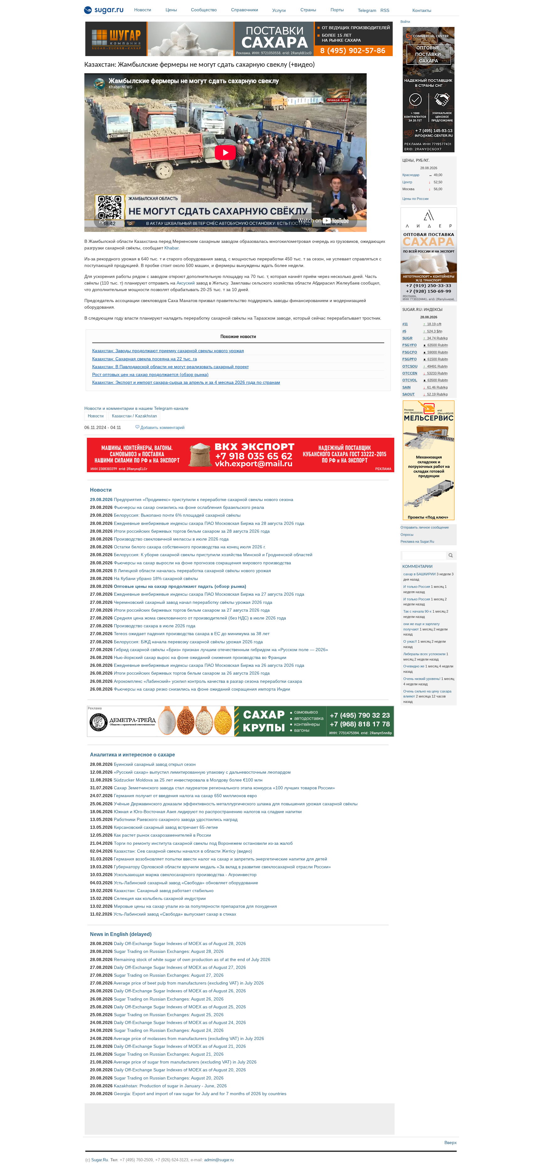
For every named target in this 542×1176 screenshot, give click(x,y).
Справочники (244, 10)
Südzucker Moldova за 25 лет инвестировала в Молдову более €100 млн (188, 779)
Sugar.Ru (99, 1160)
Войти (405, 22)
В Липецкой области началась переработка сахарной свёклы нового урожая (192, 570)
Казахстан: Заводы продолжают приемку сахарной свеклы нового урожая (168, 350)
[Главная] (104, 11)
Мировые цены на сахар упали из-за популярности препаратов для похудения (195, 906)
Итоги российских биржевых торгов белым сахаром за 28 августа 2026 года (192, 531)
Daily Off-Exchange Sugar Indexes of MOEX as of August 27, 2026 (180, 967)
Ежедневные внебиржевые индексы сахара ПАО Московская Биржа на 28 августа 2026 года (209, 523)
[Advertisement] (239, 1119)
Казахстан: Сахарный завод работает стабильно (164, 890)
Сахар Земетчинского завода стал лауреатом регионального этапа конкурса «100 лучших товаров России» (224, 787)
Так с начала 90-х (417, 611)
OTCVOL (409, 380)
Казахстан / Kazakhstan (134, 416)
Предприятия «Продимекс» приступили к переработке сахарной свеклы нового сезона (203, 499)
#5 (404, 331)
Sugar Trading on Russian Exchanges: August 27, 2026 (169, 975)
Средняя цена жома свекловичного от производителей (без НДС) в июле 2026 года (200, 617)
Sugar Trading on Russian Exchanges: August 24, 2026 (169, 1030)
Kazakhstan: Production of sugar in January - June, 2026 (170, 1085)
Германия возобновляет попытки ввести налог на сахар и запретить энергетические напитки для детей (220, 858)
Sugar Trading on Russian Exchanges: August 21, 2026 (169, 1054)
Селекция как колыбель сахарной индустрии (160, 898)
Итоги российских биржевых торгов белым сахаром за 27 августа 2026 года (192, 610)
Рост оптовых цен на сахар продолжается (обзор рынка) (150, 374)
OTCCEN (409, 373)
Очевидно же (413, 666)
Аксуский (186, 282)
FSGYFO (409, 345)
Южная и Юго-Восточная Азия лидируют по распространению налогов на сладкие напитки (208, 811)
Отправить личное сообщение (425, 527)
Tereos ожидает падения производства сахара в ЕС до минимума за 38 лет (191, 633)
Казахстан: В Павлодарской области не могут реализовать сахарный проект (170, 366)
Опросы (407, 534)
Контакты (421, 10)
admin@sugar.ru (219, 1160)
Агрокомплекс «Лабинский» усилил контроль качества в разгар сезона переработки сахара (208, 681)
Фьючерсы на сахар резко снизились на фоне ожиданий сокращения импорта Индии (202, 689)
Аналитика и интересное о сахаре (132, 754)
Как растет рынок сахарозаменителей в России (162, 835)
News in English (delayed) (120, 934)
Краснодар (410, 175)
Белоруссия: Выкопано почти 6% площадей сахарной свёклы (177, 515)
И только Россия (416, 586)
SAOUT (408, 394)
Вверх (450, 1142)
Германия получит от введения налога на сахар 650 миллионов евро (185, 795)
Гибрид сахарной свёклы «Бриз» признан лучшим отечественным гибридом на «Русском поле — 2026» (221, 649)
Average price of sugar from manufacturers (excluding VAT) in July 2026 (185, 1061)
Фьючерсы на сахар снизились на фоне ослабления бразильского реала (189, 507)
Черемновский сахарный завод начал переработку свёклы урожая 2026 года (193, 602)
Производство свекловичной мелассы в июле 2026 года (171, 538)
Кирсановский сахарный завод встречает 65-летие (166, 827)
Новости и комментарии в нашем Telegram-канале (136, 408)
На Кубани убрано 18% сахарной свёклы (156, 578)
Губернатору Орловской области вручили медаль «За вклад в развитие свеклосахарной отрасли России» (222, 866)
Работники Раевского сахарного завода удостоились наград (175, 819)
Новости (142, 10)
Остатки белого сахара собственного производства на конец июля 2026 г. (190, 546)
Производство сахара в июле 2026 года (154, 625)
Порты (337, 10)
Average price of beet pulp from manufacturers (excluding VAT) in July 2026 (189, 982)
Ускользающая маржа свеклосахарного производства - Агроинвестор (185, 874)
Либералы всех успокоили (424, 654)
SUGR (407, 338)
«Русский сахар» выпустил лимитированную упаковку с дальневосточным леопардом (202, 772)
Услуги (279, 10)
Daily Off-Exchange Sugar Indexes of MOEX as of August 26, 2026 (180, 990)
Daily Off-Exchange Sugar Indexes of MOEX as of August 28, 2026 (180, 943)
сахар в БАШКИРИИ (419, 574)
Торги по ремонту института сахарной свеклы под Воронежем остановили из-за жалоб (203, 843)
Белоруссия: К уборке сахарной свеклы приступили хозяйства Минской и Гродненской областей (213, 554)
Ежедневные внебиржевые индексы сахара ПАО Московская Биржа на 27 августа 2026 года (209, 594)
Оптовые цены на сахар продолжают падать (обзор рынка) (180, 586)
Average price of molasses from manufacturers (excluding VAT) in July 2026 (189, 1038)
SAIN (406, 387)
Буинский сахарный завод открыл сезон (155, 764)
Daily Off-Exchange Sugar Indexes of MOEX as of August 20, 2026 (180, 1069)
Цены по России (415, 199)
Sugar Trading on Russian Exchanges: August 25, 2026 (169, 1014)
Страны (308, 10)
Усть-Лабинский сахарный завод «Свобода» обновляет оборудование (186, 882)
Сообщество (204, 10)
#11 (405, 324)
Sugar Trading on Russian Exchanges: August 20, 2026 (169, 1077)
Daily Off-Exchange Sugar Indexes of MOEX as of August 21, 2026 (180, 1046)
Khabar (171, 247)
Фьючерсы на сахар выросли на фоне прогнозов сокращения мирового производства (202, 562)
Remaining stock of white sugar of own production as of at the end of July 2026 (192, 959)
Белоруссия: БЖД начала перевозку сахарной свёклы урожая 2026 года (188, 641)
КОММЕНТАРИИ (417, 566)
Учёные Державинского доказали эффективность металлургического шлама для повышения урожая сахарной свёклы (236, 803)
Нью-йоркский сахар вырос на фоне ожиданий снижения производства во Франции (200, 657)
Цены (171, 10)
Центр (407, 182)
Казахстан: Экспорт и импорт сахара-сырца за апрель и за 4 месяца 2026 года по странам (186, 382)
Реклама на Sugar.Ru (417, 541)
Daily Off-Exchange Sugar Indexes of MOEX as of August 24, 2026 (180, 1022)
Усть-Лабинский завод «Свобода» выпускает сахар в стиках (175, 914)
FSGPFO (409, 359)
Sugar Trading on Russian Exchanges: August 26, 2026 (169, 998)
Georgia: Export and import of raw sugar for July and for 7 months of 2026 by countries (200, 1093)
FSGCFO (409, 352)
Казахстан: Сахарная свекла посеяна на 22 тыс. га (144, 358)
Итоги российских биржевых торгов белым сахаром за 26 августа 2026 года (192, 673)
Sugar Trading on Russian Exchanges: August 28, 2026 (169, 951)
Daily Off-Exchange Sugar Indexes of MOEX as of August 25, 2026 (180, 1006)
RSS (384, 10)
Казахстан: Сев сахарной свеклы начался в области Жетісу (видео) (183, 851)
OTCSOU (409, 366)
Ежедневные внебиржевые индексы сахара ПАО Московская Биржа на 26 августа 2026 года (209, 665)
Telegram (367, 10)
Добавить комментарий (162, 427)
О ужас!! (410, 641)
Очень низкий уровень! (421, 679)
